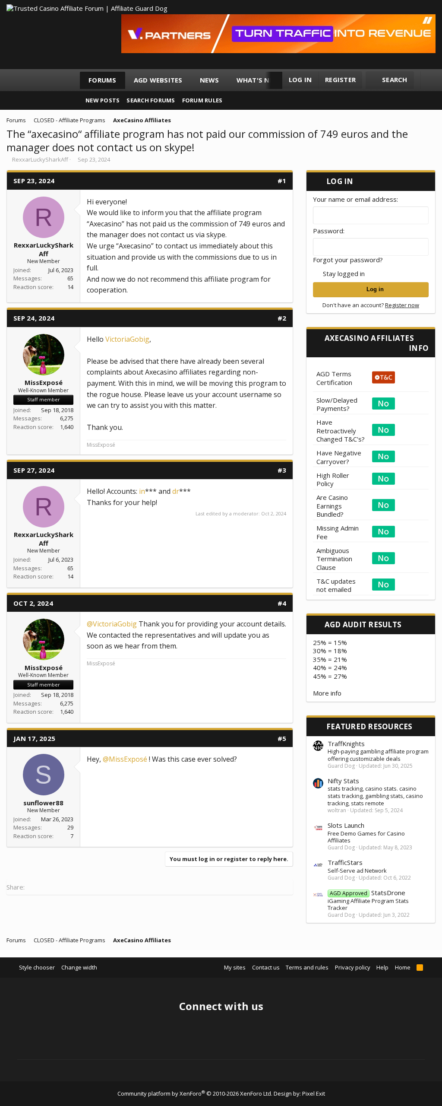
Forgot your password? (348, 259)
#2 (282, 318)
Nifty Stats (343, 780)
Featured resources (369, 726)
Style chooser (37, 967)
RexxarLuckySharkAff (40, 159)
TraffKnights (346, 743)
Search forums (150, 100)
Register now (402, 305)
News (209, 80)
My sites (235, 967)
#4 (282, 603)
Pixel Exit (313, 1093)
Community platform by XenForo (194, 1093)
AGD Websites (158, 80)
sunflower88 (43, 802)
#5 (282, 738)
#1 (282, 180)
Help (382, 967)
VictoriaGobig (127, 339)
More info (327, 693)
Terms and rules (307, 967)
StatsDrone (367, 892)
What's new (258, 80)
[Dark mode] (431, 80)
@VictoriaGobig (112, 624)
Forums (102, 80)
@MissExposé (125, 759)
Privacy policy (352, 967)
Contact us (266, 967)
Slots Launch (346, 825)
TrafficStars (345, 862)
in (142, 491)
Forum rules (202, 100)
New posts (102, 100)
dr (175, 491)
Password (328, 230)
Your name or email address (355, 199)
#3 (282, 470)
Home (402, 967)
